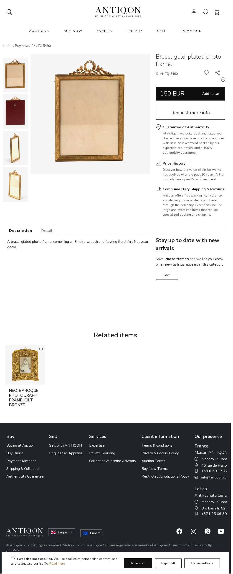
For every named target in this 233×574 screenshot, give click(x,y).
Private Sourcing (102, 453)
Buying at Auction (20, 445)
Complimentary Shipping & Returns (193, 189)
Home (8, 46)
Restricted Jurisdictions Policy (165, 476)
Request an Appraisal (66, 453)
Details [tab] (48, 230)
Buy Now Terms (155, 468)
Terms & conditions (157, 445)
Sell (161, 31)
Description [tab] (20, 230)
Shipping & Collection (23, 468)
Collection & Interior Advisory (112, 460)
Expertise (97, 445)
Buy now (22, 46)
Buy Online (15, 453)
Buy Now (73, 31)
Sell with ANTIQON (65, 445)
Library (135, 31)
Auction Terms (153, 460)
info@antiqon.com (215, 477)
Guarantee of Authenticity (186, 127)
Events (104, 31)
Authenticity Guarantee (25, 476)
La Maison (191, 31)
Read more (57, 563)
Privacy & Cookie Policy (160, 453)
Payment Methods (21, 460)
